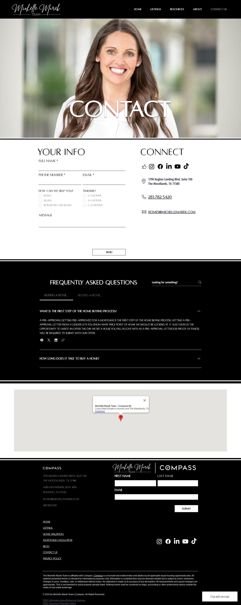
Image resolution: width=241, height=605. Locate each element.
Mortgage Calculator (57, 540)
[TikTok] (186, 166)
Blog (46, 546)
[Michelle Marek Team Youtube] (185, 541)
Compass (98, 575)
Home (46, 521)
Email (87, 175)
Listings (48, 527)
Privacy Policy (52, 558)
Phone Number (51, 175)
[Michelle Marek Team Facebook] (168, 541)
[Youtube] (177, 166)
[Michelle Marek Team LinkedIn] (176, 541)
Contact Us (50, 552)
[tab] (56, 295)
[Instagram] (151, 166)
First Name (123, 476)
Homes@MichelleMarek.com (61, 499)
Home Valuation (53, 534)
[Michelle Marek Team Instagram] (159, 541)
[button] (42, 340)
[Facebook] (160, 166)
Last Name (165, 476)
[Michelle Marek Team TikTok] (194, 541)
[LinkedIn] (168, 166)
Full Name (47, 161)
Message (45, 215)
